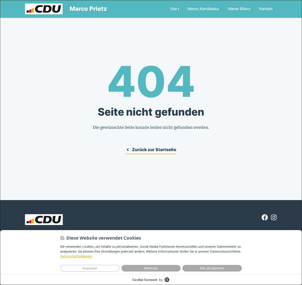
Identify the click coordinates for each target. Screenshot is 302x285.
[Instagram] (274, 217)
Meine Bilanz (239, 8)
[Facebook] (265, 217)
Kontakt (266, 8)
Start (174, 8)
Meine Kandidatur (203, 8)
